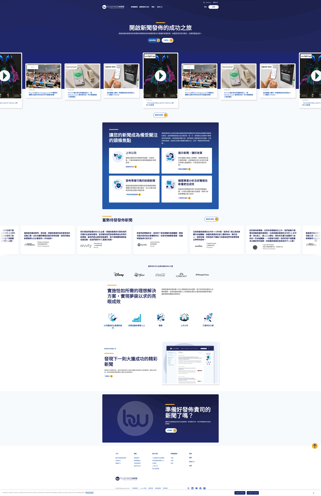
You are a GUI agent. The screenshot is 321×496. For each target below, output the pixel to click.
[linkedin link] (192, 488)
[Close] (313, 493)
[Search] (204, 2)
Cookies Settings (239, 492)
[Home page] (113, 7)
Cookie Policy (89, 492)
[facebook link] (200, 488)
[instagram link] (204, 488)
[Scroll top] (315, 446)
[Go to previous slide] (5, 240)
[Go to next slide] (315, 240)
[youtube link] (196, 488)
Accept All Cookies (253, 492)
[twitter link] (188, 488)
